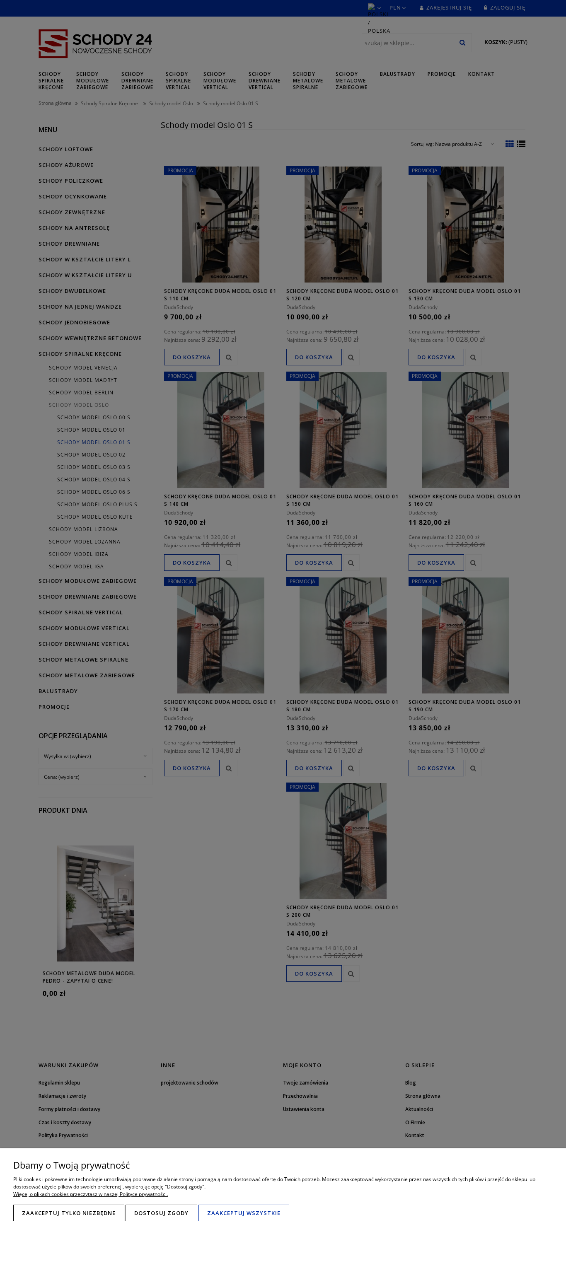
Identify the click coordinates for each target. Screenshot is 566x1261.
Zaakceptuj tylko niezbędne (69, 1213)
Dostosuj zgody (161, 1213)
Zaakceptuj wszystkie (244, 1213)
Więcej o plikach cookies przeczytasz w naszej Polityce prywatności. (90, 1194)
